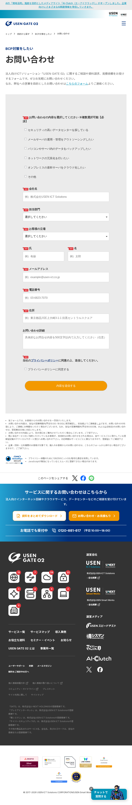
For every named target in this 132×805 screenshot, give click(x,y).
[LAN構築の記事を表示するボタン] (46, 593)
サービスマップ (40, 632)
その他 (32, 176)
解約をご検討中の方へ (18, 671)
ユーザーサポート (16, 666)
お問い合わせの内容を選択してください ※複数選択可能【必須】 (63, 119)
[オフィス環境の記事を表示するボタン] (13, 610)
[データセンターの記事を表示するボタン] (30, 593)
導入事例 (60, 632)
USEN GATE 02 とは (21, 648)
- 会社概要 (92, 577)
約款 (31, 666)
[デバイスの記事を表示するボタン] (63, 593)
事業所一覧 (47, 648)
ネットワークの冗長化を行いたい (48, 158)
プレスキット (49, 689)
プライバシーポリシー (44, 360)
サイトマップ (37, 694)
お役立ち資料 (16, 640)
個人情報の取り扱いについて (45, 683)
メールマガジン (44, 666)
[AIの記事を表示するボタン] (13, 593)
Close (91, 789)
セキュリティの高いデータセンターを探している (58, 130)
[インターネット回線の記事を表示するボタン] (13, 577)
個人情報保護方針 (16, 683)
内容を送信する (66, 385)
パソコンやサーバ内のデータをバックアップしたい (59, 148)
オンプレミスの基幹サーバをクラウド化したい (57, 167)
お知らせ (66, 640)
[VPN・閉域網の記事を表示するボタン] (30, 577)
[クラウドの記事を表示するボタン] (46, 577)
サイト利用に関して (17, 694)
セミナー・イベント (42, 640)
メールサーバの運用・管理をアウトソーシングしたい (61, 139)
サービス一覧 (16, 632)
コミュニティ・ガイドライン (21, 689)
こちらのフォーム (77, 83)
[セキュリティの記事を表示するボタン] (63, 577)
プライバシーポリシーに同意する (48, 369)
